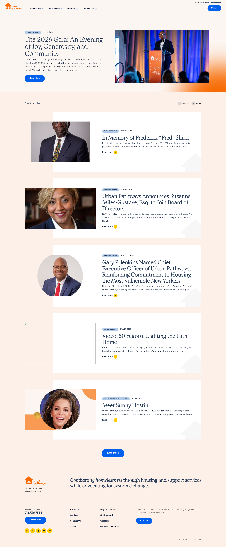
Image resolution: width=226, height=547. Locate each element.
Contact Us (75, 521)
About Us (74, 510)
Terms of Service (195, 540)
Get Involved (88, 9)
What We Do (54, 9)
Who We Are (35, 9)
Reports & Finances (109, 527)
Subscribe (144, 521)
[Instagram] (27, 530)
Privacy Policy (183, 540)
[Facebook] (38, 530)
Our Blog (74, 515)
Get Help (71, 9)
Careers (74, 527)
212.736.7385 (33, 512)
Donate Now (35, 520)
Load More (113, 453)
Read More (34, 78)
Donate (214, 8)
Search (185, 103)
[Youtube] (49, 530)
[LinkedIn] (44, 530)
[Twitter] (32, 530)
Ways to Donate (108, 510)
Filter (198, 103)
